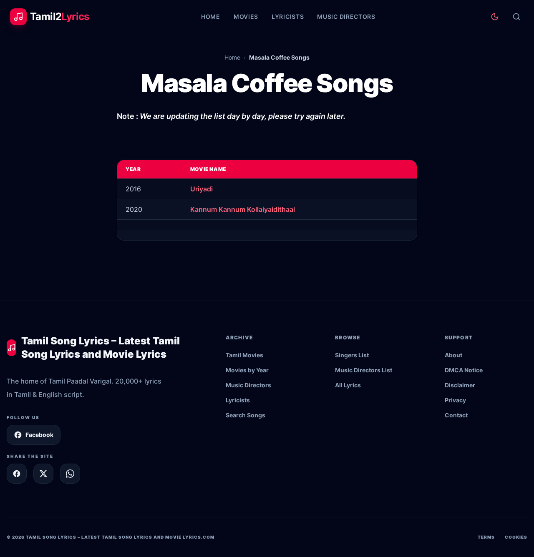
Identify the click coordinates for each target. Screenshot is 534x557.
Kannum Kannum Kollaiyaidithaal (242, 209)
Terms (486, 536)
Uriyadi (201, 189)
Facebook (39, 434)
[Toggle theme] (494, 16)
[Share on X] (43, 474)
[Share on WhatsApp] (70, 474)
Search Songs (245, 415)
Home (210, 16)
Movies (246, 16)
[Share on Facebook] (17, 474)
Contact (456, 415)
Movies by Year (247, 370)
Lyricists (288, 16)
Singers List (352, 355)
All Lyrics (348, 385)
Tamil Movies (244, 355)
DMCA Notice (464, 370)
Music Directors (346, 16)
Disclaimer (460, 385)
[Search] (516, 16)
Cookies (516, 536)
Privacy (455, 400)
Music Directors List (363, 370)
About (453, 355)
